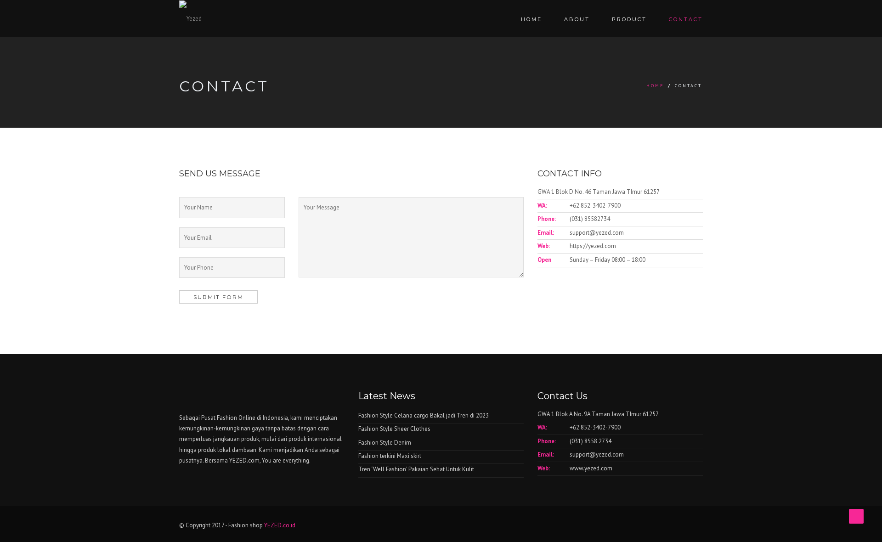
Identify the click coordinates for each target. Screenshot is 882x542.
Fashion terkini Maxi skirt (389, 456)
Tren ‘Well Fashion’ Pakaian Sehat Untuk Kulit (416, 469)
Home (531, 19)
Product (629, 19)
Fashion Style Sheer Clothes (394, 429)
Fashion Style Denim (384, 442)
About (577, 19)
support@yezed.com (597, 233)
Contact (686, 19)
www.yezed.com (591, 468)
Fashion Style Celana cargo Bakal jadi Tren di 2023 (423, 415)
